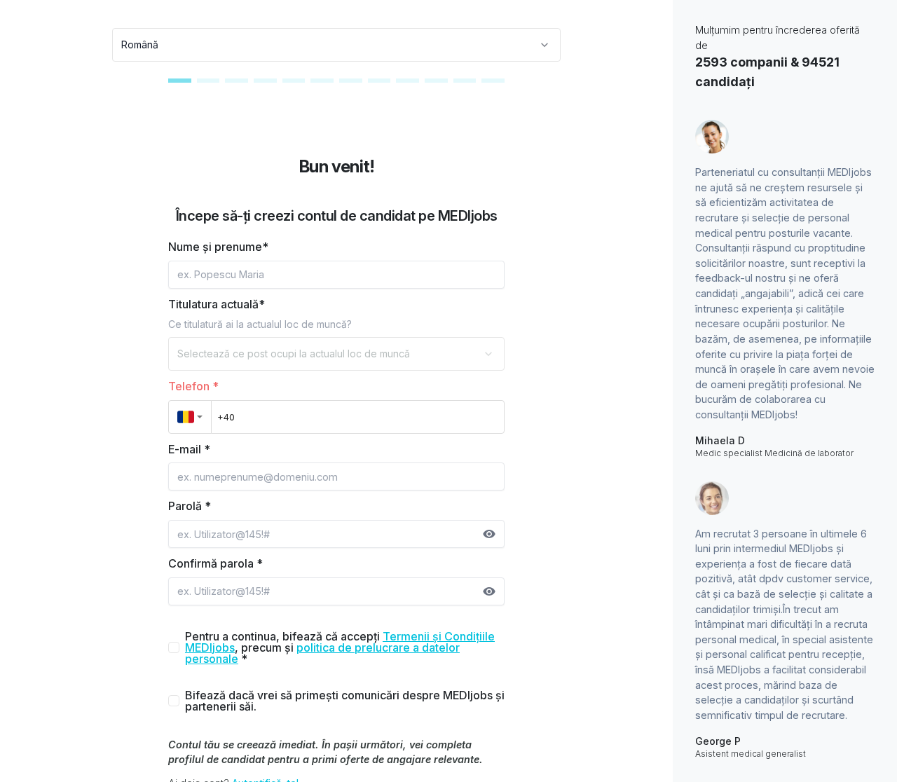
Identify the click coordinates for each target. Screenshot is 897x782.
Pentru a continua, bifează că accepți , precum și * (340, 647)
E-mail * (189, 449)
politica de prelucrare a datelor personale (322, 653)
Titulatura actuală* (216, 304)
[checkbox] (173, 647)
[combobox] (336, 45)
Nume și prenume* (218, 247)
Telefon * (193, 386)
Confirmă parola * (215, 563)
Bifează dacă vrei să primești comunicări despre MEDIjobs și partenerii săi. (345, 701)
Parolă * (189, 506)
